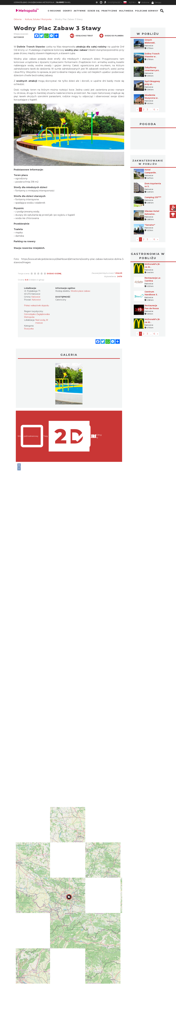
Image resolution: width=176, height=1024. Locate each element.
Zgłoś (118, 273)
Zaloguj (157, 2)
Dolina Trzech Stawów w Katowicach (152, 56)
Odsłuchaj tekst (84, 36)
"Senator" (150, 225)
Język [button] (132, 2)
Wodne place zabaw (80, 291)
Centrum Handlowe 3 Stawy (151, 294)
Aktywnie (80, 11)
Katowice (147, 139)
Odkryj (67, 11)
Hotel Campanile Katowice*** (151, 172)
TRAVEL (63, 2)
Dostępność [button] (114, 2)
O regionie (54, 11)
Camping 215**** (153, 197)
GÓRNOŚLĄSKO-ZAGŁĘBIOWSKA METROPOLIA (34, 2)
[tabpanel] (69, 384)
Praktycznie (109, 11)
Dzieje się (94, 11)
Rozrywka (29, 328)
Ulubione (145, 2)
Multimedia (126, 11)
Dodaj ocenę (54, 273)
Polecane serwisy (146, 11)
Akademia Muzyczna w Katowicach (151, 98)
